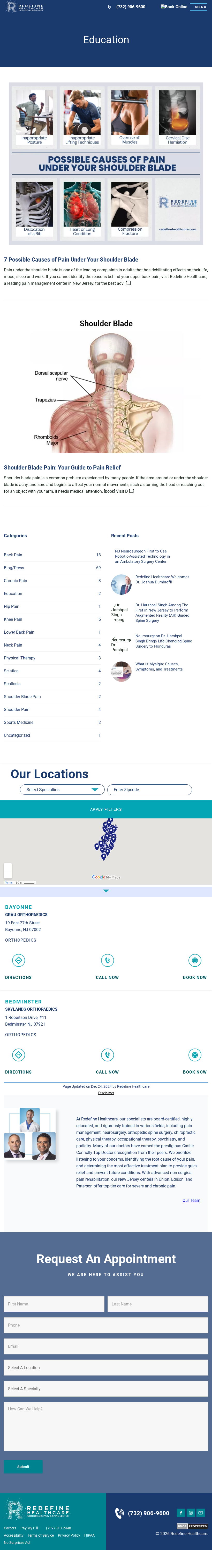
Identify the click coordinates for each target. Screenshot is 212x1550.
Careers (10, 1528)
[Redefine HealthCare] (24, 7)
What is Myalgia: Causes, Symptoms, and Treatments (159, 667)
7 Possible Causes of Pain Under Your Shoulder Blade (71, 259)
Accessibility (14, 1535)
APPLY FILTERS (106, 809)
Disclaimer (106, 1093)
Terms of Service (41, 1535)
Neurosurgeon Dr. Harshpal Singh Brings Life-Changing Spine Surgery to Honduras (163, 641)
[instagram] (191, 1513)
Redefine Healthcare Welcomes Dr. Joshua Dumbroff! (162, 579)
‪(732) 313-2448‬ (58, 1528)
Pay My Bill (29, 1528)
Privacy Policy (69, 1535)
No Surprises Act (17, 1542)
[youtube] (200, 1513)
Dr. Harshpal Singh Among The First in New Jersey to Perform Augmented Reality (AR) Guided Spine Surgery (162, 613)
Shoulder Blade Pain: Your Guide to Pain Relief (62, 467)
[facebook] (181, 1513)
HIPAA (89, 1535)
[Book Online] (167, 6)
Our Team (191, 1200)
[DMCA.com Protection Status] (192, 1526)
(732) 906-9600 (130, 6)
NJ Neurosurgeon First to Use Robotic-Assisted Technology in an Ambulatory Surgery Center (142, 556)
